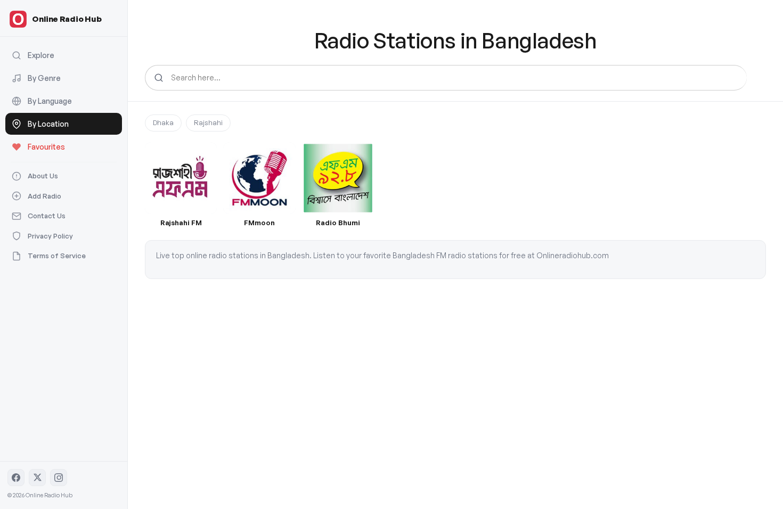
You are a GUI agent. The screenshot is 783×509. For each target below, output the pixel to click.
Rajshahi (208, 122)
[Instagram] (58, 477)
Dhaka (163, 122)
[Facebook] (16, 477)
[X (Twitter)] (37, 477)
